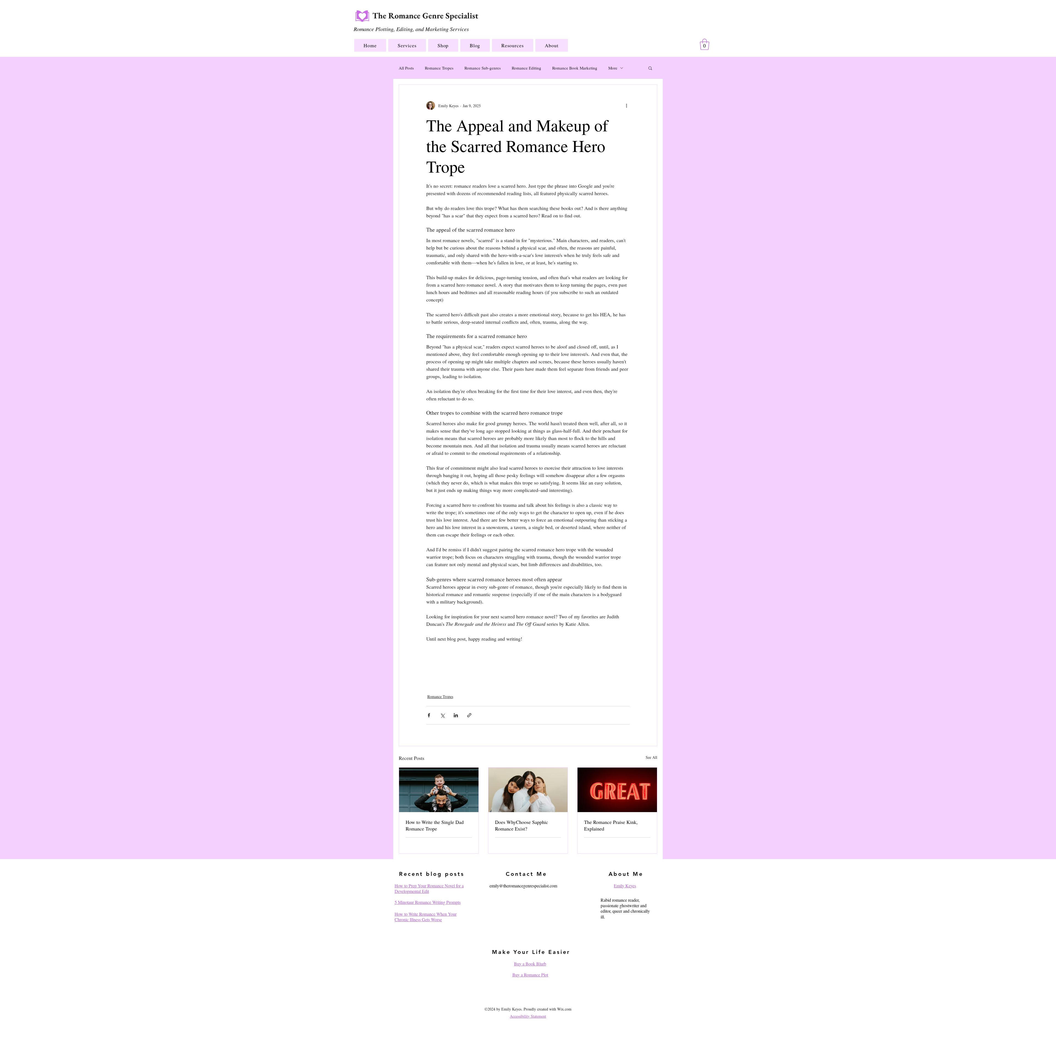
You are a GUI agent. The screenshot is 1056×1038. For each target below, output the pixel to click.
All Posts (406, 67)
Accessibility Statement (528, 1016)
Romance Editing (526, 67)
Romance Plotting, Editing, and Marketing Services (411, 28)
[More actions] (626, 105)
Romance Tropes (439, 67)
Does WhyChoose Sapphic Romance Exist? (521, 825)
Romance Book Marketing (574, 67)
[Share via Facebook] (428, 715)
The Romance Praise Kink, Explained (611, 825)
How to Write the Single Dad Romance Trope (435, 825)
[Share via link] (469, 715)
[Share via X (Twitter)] (442, 715)
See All (651, 757)
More (612, 67)
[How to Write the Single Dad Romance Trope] (439, 790)
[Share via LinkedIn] (455, 715)
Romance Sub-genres (482, 67)
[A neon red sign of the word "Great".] (617, 790)
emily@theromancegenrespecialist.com (523, 885)
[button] (407, 45)
